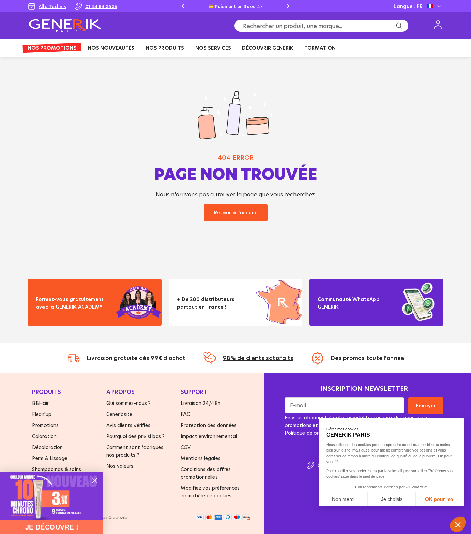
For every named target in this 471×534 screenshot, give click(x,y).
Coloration (44, 436)
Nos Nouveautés (111, 48)
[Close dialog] (95, 480)
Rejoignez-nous (342, 315)
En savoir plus (58, 315)
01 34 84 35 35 (101, 6)
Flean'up (41, 414)
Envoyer (426, 405)
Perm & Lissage (49, 458)
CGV (186, 447)
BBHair (40, 403)
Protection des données (209, 425)
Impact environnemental (209, 436)
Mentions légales (200, 458)
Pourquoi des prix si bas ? (135, 436)
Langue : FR (408, 6)
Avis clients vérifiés (128, 425)
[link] (51, 496)
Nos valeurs (119, 466)
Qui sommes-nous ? (128, 403)
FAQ (186, 414)
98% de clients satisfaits (258, 358)
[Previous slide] (183, 6)
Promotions (45, 425)
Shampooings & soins (56, 469)
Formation (320, 48)
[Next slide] (287, 6)
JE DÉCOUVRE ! (51, 527)
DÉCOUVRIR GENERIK (267, 48)
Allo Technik (52, 6)
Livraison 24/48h (200, 403)
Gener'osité (119, 414)
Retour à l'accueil (236, 212)
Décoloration (47, 447)
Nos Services (213, 48)
